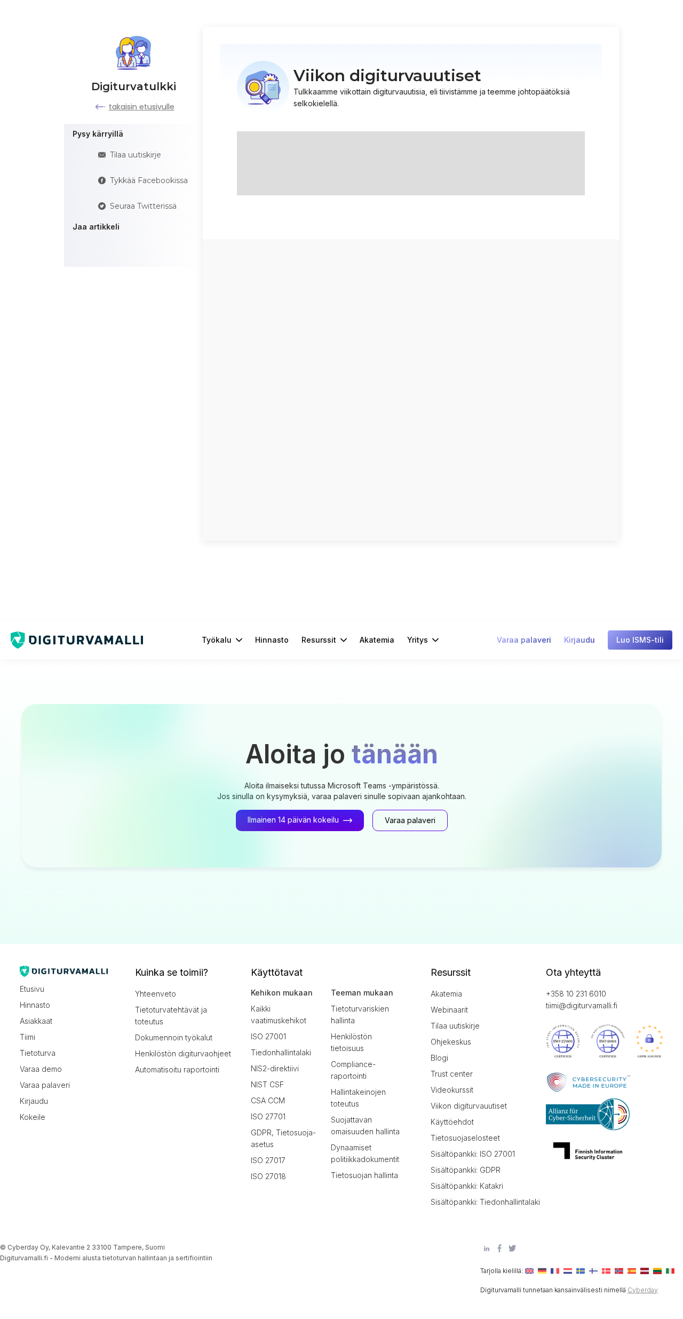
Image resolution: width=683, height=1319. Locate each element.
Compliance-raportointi (353, 1070)
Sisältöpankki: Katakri (467, 1185)
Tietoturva (37, 1052)
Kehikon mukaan (282, 992)
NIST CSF (267, 1084)
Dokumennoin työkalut (173, 1037)
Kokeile (32, 1116)
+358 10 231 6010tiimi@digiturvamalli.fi (581, 999)
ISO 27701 (268, 1116)
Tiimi (27, 1036)
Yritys (417, 639)
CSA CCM (268, 1100)
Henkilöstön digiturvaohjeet (183, 1053)
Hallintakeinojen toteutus (358, 1097)
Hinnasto (272, 639)
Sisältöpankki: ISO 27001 (473, 1153)
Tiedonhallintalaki (281, 1052)
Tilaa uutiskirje (455, 1025)
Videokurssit (452, 1089)
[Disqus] (411, 388)
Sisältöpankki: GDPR (466, 1169)
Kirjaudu (34, 1100)
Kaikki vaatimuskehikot (278, 1014)
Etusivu (32, 988)
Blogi (439, 1057)
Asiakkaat (36, 1020)
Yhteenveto (155, 993)
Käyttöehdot (452, 1121)
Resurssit (318, 639)
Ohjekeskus (451, 1041)
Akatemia (377, 639)
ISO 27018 (268, 1176)
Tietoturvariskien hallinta (360, 1014)
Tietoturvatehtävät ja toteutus (171, 1015)
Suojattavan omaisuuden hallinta (365, 1125)
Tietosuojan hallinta (364, 1175)
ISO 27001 (268, 1036)
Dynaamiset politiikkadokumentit (365, 1153)
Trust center (452, 1073)
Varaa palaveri (45, 1084)
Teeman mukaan (362, 992)
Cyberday (643, 1290)
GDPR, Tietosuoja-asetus (283, 1138)
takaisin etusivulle (141, 106)
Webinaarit (449, 1009)
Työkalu (217, 639)
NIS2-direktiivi (275, 1068)
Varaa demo (41, 1068)
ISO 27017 (268, 1160)
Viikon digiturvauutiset (469, 1105)
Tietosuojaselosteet (465, 1137)
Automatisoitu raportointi (177, 1069)
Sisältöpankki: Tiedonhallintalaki (479, 1201)
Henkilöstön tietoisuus (351, 1042)
